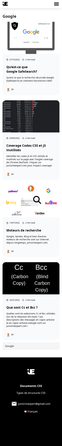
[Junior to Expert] (31, 372)
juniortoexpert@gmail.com (34, 404)
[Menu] (57, 4)
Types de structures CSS (31, 393)
